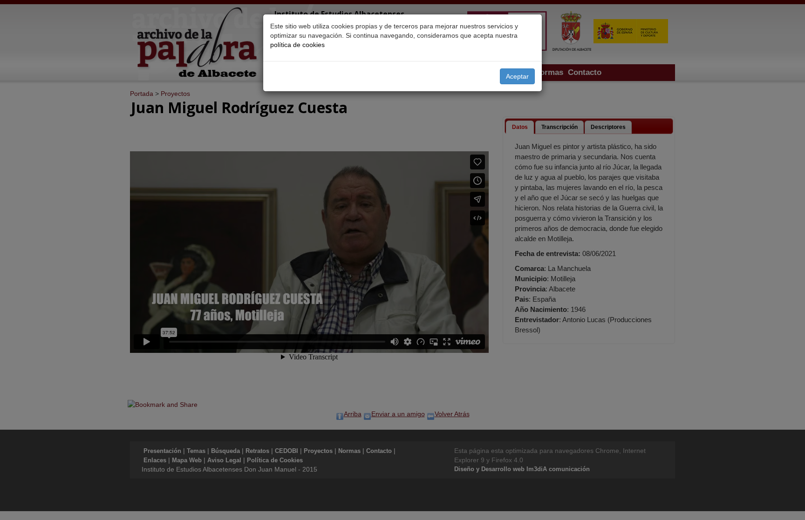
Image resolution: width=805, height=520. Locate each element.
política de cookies (297, 44)
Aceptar (517, 76)
